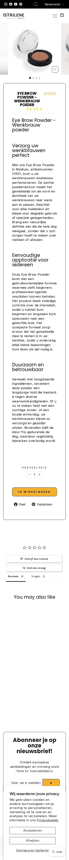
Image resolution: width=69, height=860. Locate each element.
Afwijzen (32, 840)
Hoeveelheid (34, 467)
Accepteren (32, 830)
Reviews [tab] (13, 576)
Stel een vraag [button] (36, 568)
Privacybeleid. (48, 820)
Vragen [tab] (35, 576)
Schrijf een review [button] (36, 558)
